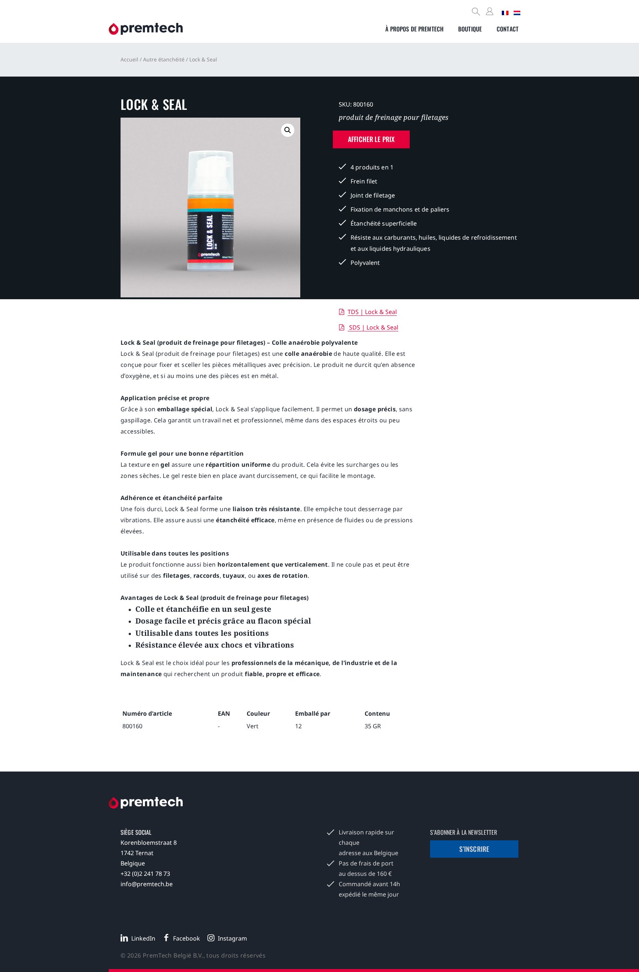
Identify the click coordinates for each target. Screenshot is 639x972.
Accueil (129, 59)
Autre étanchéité (164, 59)
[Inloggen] (491, 11)
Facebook (186, 938)
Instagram (232, 938)
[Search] (476, 12)
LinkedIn (143, 938)
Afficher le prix (371, 139)
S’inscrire (474, 849)
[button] (287, 130)
